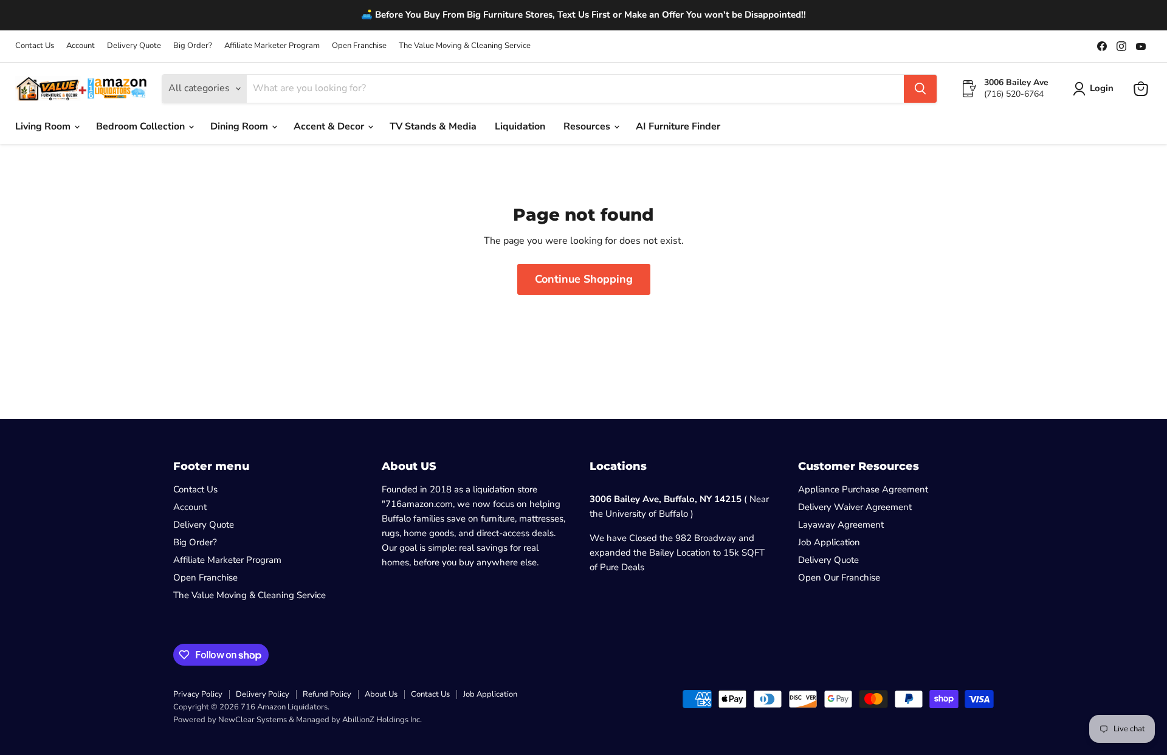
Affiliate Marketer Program (272, 45)
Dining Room (240, 126)
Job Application (829, 542)
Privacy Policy (197, 694)
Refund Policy (327, 694)
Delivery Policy (262, 694)
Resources (588, 126)
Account (80, 45)
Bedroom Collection (141, 126)
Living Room (44, 126)
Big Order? (192, 45)
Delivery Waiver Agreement (855, 507)
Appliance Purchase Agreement (863, 489)
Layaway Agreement (841, 525)
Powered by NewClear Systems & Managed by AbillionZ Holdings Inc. (297, 719)
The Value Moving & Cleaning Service (465, 45)
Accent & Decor (330, 126)
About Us (381, 694)
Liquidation (520, 126)
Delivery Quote (134, 45)
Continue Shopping (584, 279)
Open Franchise (359, 45)
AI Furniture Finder (678, 126)
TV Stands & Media (433, 126)
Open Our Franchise (839, 577)
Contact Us (34, 45)
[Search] (920, 89)
